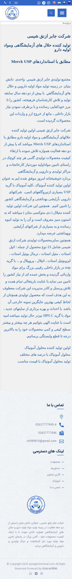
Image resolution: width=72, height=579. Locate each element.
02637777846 (47, 433)
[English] (54, 2)
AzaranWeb (49, 569)
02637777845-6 (45, 425)
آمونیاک (56, 481)
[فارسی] (59, 2)
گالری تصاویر (53, 475)
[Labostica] (12, 13)
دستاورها (55, 468)
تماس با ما (55, 487)
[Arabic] (64, 2)
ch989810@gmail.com (41, 441)
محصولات (55, 462)
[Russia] (69, 2)
